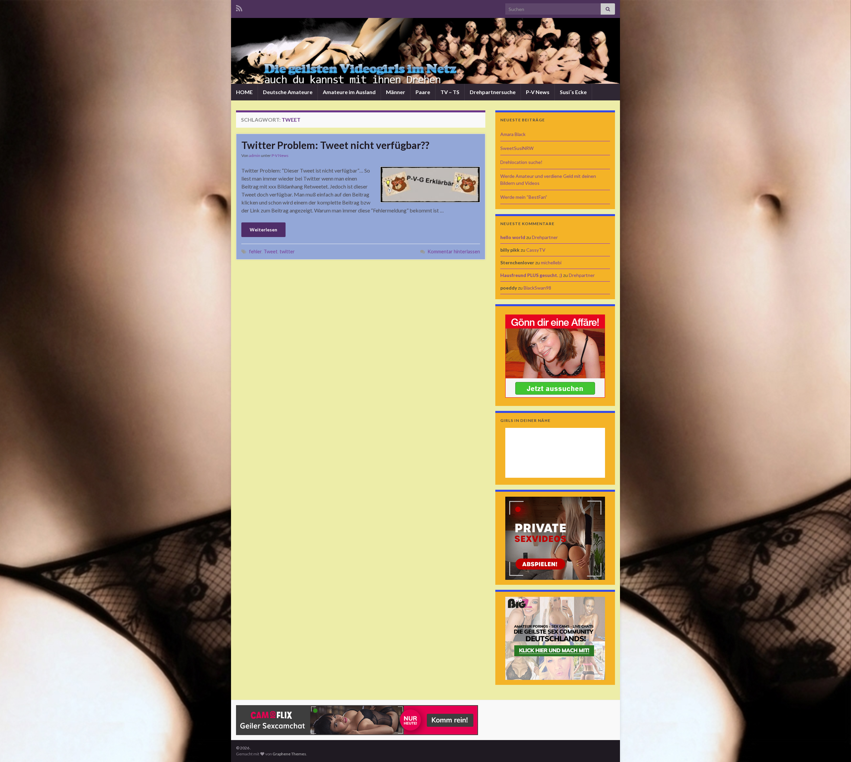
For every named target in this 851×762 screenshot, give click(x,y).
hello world (512, 237)
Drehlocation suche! (521, 162)
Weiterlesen (263, 229)
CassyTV (536, 250)
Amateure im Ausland (349, 92)
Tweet (271, 251)
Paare (423, 92)
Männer (395, 92)
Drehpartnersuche (493, 92)
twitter (287, 251)
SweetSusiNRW (517, 148)
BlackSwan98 (537, 288)
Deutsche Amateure (287, 92)
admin (254, 155)
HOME (244, 92)
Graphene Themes (289, 753)
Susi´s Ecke (573, 92)
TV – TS (449, 92)
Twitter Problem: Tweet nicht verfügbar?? (335, 145)
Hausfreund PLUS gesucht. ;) (531, 275)
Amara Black (513, 134)
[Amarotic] (555, 355)
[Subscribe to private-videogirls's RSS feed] (239, 7)
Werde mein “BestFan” (523, 197)
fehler (255, 251)
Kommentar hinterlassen (453, 251)
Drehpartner (545, 237)
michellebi (551, 262)
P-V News (537, 92)
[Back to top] (836, 747)
